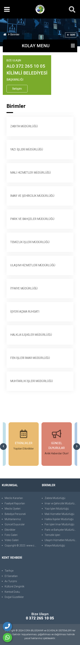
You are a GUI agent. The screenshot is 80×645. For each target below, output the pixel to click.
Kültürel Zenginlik (14, 586)
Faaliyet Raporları (15, 503)
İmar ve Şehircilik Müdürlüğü (32, 196)
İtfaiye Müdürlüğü (24, 288)
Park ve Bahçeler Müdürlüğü (32, 219)
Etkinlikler (10, 529)
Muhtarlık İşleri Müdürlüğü (31, 381)
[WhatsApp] (7, 637)
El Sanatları (11, 576)
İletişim (17, 88)
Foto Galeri (11, 534)
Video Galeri (12, 540)
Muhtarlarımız (13, 519)
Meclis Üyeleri (12, 508)
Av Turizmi (11, 581)
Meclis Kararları (14, 498)
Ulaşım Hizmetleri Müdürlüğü (32, 265)
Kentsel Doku (12, 591)
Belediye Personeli (15, 514)
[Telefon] (7, 626)
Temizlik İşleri (52, 534)
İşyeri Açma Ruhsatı (24, 311)
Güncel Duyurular (15, 524)
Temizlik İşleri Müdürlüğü (29, 242)
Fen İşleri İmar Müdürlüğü (30, 358)
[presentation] (3, 446)
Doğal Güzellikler (14, 597)
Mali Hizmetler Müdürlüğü (30, 172)
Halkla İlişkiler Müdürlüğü (31, 334)
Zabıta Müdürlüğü (24, 126)
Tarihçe (9, 570)
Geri (72, 34)
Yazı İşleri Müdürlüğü (26, 149)
